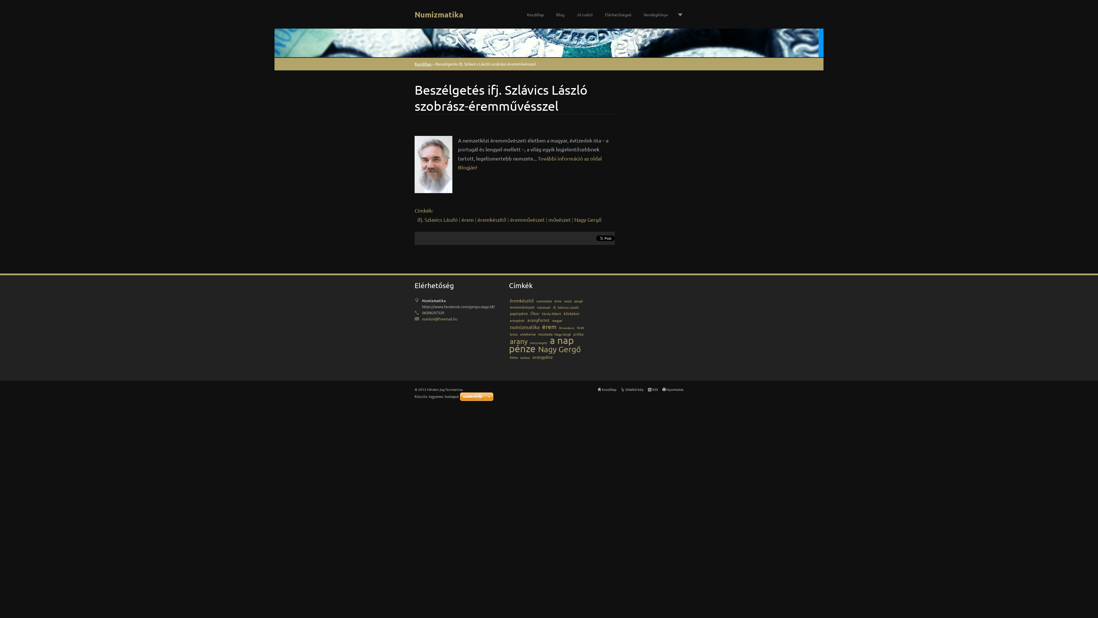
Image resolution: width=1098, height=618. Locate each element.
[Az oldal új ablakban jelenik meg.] (433, 164)
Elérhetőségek (618, 14)
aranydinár (517, 320)
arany (519, 341)
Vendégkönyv (656, 14)
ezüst (568, 301)
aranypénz (542, 357)
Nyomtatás (675, 389)
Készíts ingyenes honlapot (437, 397)
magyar (557, 320)
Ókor (534, 313)
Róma (514, 357)
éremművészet (527, 220)
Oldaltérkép (634, 389)
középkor (572, 313)
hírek (580, 327)
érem (468, 220)
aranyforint (538, 320)
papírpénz (519, 313)
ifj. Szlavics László (437, 220)
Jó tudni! (585, 14)
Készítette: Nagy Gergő (554, 334)
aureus (525, 357)
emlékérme (528, 334)
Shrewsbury (566, 328)
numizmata (544, 301)
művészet (559, 220)
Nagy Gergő (588, 220)
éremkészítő (492, 220)
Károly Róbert (551, 313)
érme (558, 301)
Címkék (423, 210)
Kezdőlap (535, 14)
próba (578, 334)
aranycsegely (538, 342)
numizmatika (525, 327)
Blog (560, 14)
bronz (514, 334)
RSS (655, 389)
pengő (578, 301)
